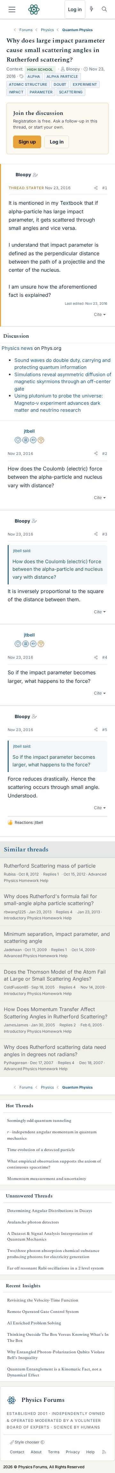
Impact (16, 92)
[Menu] (11, 10)
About (36, 1452)
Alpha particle (62, 76)
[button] (96, 188)
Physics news (17, 348)
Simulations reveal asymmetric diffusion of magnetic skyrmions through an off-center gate (62, 381)
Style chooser (27, 1442)
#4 (104, 657)
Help (90, 1452)
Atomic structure (28, 84)
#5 (104, 729)
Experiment (85, 84)
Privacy (73, 1452)
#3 (104, 534)
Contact (17, 1452)
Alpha (33, 76)
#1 (104, 187)
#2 (104, 453)
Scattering (71, 92)
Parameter (41, 92)
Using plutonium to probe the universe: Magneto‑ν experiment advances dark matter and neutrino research (58, 403)
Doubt (60, 84)
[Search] (104, 9)
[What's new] (91, 9)
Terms (53, 1452)
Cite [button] (98, 314)
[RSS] (104, 1452)
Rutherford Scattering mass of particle (50, 866)
